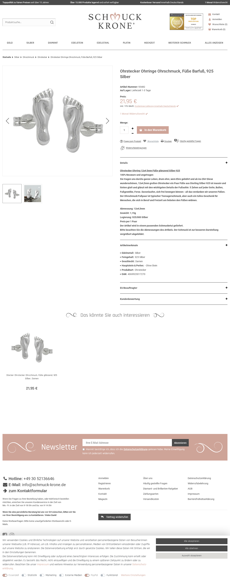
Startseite (7, 57)
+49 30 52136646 (39, 478)
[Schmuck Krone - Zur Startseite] (115, 20)
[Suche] (52, 22)
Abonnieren (180, 443)
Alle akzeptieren (191, 541)
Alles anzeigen (214, 43)
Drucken (168, 141)
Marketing (51, 575)
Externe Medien (73, 575)
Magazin (102, 499)
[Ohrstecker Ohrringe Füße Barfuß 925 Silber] (57, 121)
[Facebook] (5, 535)
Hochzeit (149, 43)
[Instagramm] (12, 535)
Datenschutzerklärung (199, 478)
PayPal (94, 575)
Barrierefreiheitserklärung (201, 499)
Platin (126, 43)
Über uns (147, 478)
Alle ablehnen (191, 548)
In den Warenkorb (155, 130)
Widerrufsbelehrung (198, 483)
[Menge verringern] (132, 133)
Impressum (194, 494)
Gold (10, 43)
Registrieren (104, 483)
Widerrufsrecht (216, 2)
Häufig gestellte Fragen (155, 483)
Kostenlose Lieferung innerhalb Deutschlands (155, 106)
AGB (190, 488)
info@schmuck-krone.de (44, 484)
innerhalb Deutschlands (162, 2)
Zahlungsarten (150, 494)
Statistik (32, 575)
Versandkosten (151, 499)
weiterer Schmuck (179, 43)
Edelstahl (103, 43)
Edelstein (77, 43)
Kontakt (216, 14)
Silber (30, 43)
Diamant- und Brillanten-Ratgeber (160, 488)
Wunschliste (219, 24)
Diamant (53, 43)
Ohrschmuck (28, 57)
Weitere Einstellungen (133, 575)
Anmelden (103, 478)
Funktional (112, 575)
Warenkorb (218, 29)
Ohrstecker (42, 57)
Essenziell (14, 575)
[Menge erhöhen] (132, 128)
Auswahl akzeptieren (192, 555)
